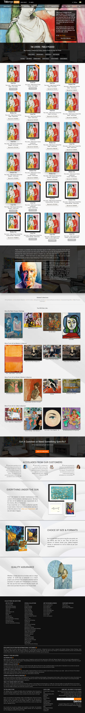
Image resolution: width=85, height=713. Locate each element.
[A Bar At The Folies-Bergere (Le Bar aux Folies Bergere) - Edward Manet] (33, 352)
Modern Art (8, 613)
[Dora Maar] (71, 325)
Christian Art (27, 621)
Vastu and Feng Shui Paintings (31, 643)
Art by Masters (39, 6)
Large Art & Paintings (29, 637)
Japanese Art (27, 618)
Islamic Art (8, 609)
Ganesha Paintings (29, 611)
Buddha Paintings (28, 607)
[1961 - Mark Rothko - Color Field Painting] (14, 358)
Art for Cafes (29, 300)
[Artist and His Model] (33, 320)
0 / (74, 2)
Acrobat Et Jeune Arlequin (14, 339)
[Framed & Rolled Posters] (18, 664)
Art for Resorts (46, 613)
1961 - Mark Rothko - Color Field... (14, 373)
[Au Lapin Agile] (52, 322)
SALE (80, 6)
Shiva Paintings (28, 609)
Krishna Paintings (28, 606)
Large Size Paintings (55, 6)
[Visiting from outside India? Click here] (36, 647)
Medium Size (13, 113)
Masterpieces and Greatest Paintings (33, 628)
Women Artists (28, 625)
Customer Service (47, 705)
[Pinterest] (80, 701)
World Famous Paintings (30, 624)
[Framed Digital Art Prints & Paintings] (25, 675)
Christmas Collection (29, 632)
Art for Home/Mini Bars (48, 610)
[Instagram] (78, 701)
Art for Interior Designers (67, 607)
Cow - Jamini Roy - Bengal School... (14, 422)
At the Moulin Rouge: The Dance (13, 393)
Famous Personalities (29, 638)
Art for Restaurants (47, 611)
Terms (44, 699)
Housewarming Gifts (66, 300)
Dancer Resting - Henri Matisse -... (33, 430)
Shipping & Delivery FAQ (48, 694)
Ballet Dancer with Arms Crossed (33, 402)
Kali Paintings (27, 642)
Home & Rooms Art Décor (29, 6)
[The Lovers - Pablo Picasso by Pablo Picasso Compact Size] (72, 74)
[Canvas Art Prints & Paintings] (21, 669)
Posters (46, 6)
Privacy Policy (46, 702)
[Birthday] (52, 386)
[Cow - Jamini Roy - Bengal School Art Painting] (14, 414)
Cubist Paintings (9, 604)
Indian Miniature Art (10, 611)
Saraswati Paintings (29, 614)
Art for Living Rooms (48, 604)
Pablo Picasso (62, 35)
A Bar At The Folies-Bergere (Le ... (33, 361)
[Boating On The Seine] (71, 385)
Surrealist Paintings (10, 621)
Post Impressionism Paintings (12, 618)
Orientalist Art (9, 616)
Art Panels (27, 604)
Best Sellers (68, 6)
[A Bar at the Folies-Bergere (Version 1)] (71, 352)
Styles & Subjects (7, 6)
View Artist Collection (66, 38)
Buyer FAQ (45, 695)
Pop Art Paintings (9, 617)
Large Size (32, 114)
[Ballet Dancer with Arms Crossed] (33, 390)
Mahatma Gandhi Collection (31, 616)
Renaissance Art (9, 620)
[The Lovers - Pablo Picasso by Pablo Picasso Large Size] (33, 102)
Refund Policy (46, 698)
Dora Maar (71, 339)
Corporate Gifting (66, 606)
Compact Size (71, 84)
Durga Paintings (28, 641)
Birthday (52, 394)
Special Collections (17, 6)
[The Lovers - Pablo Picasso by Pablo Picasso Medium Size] (52, 131)
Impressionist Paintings (11, 607)
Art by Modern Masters (19, 300)
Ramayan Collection (29, 634)
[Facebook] (76, 701)
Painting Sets (27, 635)
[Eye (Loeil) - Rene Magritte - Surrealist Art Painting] (52, 418)
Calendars (74, 6)
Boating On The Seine (71, 393)
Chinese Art (27, 623)
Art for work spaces (47, 616)
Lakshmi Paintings (28, 613)
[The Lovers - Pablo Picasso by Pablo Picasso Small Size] (13, 73)
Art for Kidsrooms (47, 609)
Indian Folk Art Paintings (30, 631)
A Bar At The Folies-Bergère (52, 359)
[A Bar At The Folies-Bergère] (52, 351)
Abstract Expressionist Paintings (13, 623)
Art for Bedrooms (47, 606)
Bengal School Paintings (30, 620)
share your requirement (28, 509)
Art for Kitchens (46, 607)
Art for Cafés (46, 614)
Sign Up (25, 2)
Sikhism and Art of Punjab (30, 639)
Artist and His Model (33, 328)
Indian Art (8, 610)
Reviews (45, 696)
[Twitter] (74, 701)
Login (21, 2)
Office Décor (65, 604)
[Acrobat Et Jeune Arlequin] (14, 325)
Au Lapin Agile (52, 331)
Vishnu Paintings (28, 610)
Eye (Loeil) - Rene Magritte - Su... (52, 430)
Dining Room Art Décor (40, 300)
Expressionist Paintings (11, 606)
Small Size (13, 83)
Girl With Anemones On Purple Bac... (71, 430)
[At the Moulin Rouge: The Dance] (14, 385)
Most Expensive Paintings (30, 630)
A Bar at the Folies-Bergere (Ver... (71, 361)
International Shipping (48, 703)
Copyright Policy (47, 701)
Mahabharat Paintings (29, 627)
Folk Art (7, 614)
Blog (62, 6)
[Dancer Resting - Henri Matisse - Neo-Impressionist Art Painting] (33, 418)
